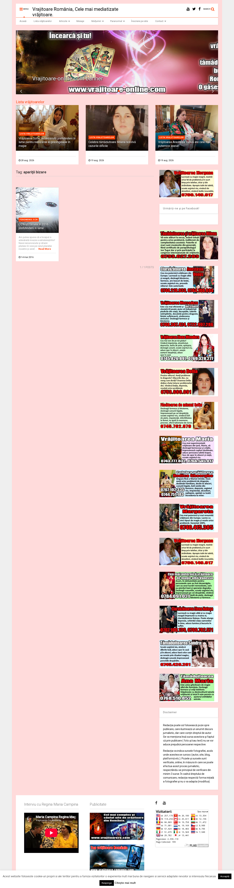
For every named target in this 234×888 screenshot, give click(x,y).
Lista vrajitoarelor (32, 134)
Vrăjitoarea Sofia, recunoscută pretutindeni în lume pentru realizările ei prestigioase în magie (47, 142)
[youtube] (188, 9)
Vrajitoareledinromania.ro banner (72, 78)
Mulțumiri (96, 21)
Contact (159, 21)
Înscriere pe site (139, 21)
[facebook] (200, 9)
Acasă (23, 21)
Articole (63, 21)
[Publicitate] (117, 826)
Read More (44, 249)
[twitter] (194, 9)
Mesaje (80, 21)
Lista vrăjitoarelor (43, 21)
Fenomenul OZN (29, 220)
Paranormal (116, 21)
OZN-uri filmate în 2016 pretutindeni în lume (33, 226)
